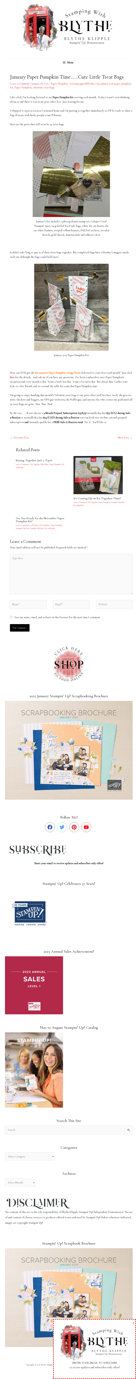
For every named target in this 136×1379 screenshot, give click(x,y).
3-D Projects (35, 525)
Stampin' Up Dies (22, 528)
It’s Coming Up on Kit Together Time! (97, 498)
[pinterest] (75, 827)
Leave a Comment (19, 83)
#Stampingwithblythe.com (84, 83)
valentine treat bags (43, 87)
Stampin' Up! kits (118, 502)
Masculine (44, 464)
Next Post (125, 437)
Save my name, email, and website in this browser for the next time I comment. (57, 617)
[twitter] (62, 827)
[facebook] (50, 827)
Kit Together (35, 464)
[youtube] (87, 827)
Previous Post (19, 437)
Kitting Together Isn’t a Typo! (34, 460)
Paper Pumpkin (59, 83)
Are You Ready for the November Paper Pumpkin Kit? (40, 519)
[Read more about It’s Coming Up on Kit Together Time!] (100, 474)
